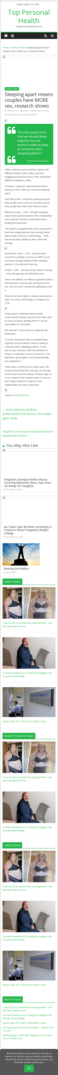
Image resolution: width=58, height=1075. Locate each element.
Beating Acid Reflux (16, 568)
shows (26, 114)
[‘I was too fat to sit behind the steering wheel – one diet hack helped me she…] (29, 588)
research (14, 114)
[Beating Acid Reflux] (21, 545)
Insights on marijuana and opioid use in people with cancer (28, 434)
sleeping (33, 114)
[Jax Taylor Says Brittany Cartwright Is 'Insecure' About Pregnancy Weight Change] (29, 497)
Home (6, 47)
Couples (32, 110)
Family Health (18, 47)
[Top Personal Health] (6, 36)
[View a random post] (52, 36)
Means (45, 110)
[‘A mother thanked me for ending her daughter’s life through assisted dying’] (29, 638)
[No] (54, 1062)
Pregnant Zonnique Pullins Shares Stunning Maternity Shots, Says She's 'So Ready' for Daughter (27, 483)
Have (39, 110)
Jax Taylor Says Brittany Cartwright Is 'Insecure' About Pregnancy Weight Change (28, 530)
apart (25, 110)
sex (20, 114)
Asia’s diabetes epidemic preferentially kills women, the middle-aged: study (27, 414)
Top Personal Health (29, 16)
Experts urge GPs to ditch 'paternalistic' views (24, 721)
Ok (29, 1068)
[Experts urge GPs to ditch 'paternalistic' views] (29, 688)
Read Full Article (21, 395)
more (7, 114)
